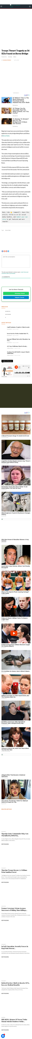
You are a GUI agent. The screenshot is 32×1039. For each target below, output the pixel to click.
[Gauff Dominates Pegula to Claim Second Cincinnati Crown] (3, 328)
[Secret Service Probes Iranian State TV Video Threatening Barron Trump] (3, 334)
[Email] (24, 237)
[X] (11, 237)
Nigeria (3, 1017)
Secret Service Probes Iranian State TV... (18, 333)
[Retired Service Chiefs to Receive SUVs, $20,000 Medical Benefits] (16, 970)
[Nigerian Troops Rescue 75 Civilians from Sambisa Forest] (16, 857)
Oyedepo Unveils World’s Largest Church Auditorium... (18, 352)
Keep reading (5, 844)
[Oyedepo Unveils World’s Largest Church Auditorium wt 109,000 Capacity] (3, 353)
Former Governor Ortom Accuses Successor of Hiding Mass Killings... (14, 909)
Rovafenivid (9, 329)
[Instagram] (2, 314)
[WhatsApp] (17, 237)
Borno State (6, 136)
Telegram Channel (19, 297)
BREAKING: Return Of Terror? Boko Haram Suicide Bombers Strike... (14, 1020)
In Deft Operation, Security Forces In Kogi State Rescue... (14, 947)
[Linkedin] (21, 237)
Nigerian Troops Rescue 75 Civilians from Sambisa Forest (14, 871)
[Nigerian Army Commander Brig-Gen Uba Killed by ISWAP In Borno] (16, 820)
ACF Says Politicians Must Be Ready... (17, 346)
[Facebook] (7, 237)
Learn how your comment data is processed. (15, 272)
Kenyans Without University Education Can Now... (18, 339)
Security (10, 56)
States (14, 56)
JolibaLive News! (7, 60)
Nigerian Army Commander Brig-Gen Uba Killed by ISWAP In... (14, 835)
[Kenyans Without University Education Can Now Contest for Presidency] (3, 340)
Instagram (8, 314)
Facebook (7, 311)
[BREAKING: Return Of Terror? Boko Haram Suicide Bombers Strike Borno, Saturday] (16, 1006)
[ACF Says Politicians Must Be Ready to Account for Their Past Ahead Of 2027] (3, 347)
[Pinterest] (14, 237)
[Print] (28, 237)
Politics (3, 906)
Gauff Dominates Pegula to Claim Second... (18, 327)
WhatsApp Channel (20, 293)
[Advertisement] (16, 26)
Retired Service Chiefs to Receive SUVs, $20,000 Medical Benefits (15, 984)
